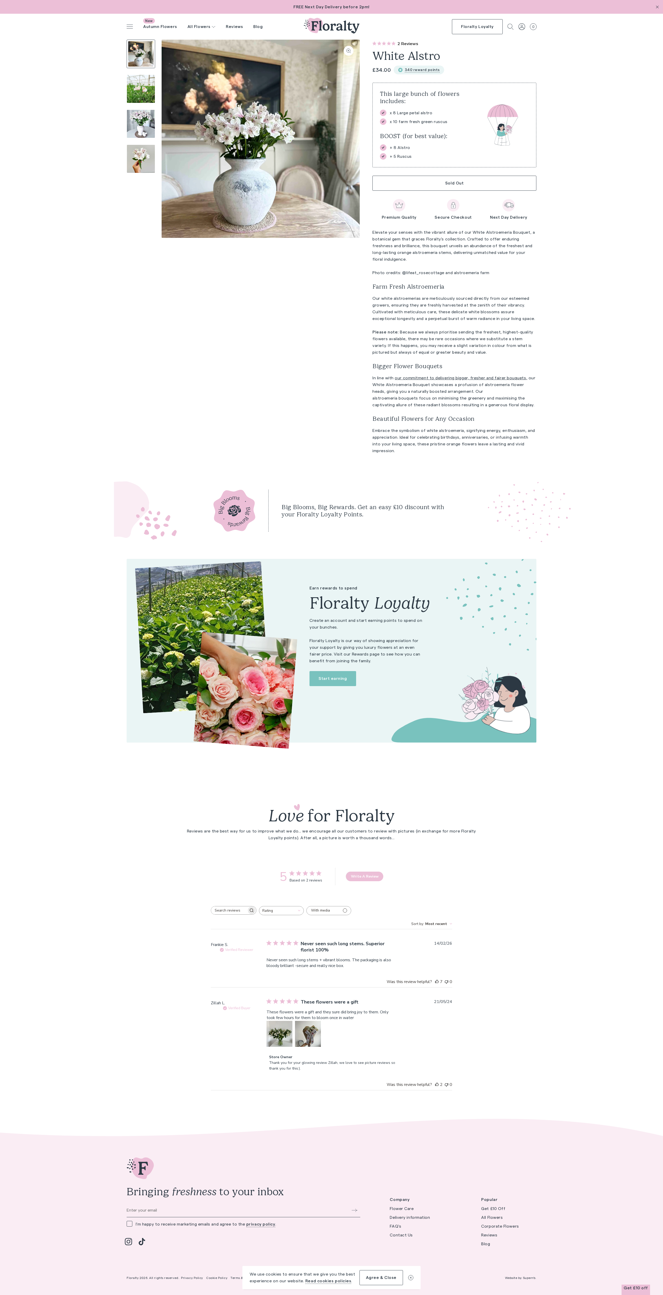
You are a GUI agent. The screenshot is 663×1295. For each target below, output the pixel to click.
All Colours (197, 14)
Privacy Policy (192, 1277)
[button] (510, 26)
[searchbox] (229, 910)
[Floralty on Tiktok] (142, 1241)
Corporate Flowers (500, 1226)
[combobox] (281, 910)
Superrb (529, 1277)
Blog (258, 26)
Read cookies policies (328, 1281)
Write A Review (365, 876)
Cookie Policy (216, 1277)
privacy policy (260, 1224)
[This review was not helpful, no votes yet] (446, 982)
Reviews (234, 26)
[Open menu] (129, 26)
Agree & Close (381, 1277)
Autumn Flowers (160, 26)
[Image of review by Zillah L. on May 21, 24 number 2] (308, 1034)
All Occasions (258, 19)
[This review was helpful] (437, 982)
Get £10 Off (493, 1208)
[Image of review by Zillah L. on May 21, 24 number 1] (279, 1034)
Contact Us (401, 1235)
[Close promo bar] (657, 7)
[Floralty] (331, 26)
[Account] (522, 26)
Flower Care (316, 15)
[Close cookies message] (410, 1277)
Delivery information (410, 1217)
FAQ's (395, 1226)
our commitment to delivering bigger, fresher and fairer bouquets (460, 378)
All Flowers (492, 1217)
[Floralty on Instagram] (128, 1241)
